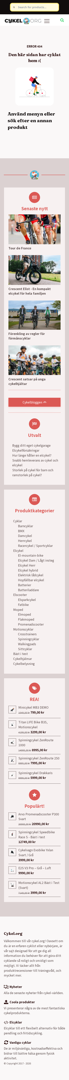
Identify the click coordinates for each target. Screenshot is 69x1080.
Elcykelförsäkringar (25, 450)
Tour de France (19, 248)
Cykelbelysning (24, 663)
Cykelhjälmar (22, 658)
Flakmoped (26, 619)
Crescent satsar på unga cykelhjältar (27, 381)
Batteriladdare (28, 590)
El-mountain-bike (30, 555)
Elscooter (20, 594)
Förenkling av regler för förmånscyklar (26, 335)
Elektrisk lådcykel (30, 575)
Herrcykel (25, 540)
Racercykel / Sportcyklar (35, 545)
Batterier (24, 585)
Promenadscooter (31, 624)
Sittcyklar (25, 649)
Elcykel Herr (26, 565)
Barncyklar (25, 526)
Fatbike (23, 604)
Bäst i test (20, 653)
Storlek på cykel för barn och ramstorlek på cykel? (32, 472)
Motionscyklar (23, 629)
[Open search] (62, 20)
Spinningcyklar (28, 639)
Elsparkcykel (27, 599)
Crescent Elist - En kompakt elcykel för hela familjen (29, 291)
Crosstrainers (27, 634)
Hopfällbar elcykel (31, 580)
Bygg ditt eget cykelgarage (31, 445)
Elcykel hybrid (28, 570)
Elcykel (18, 550)
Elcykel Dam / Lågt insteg (36, 560)
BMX (21, 531)
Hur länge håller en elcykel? (31, 455)
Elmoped (24, 614)
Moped (18, 609)
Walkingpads (27, 644)
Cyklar (17, 521)
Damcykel (25, 535)
